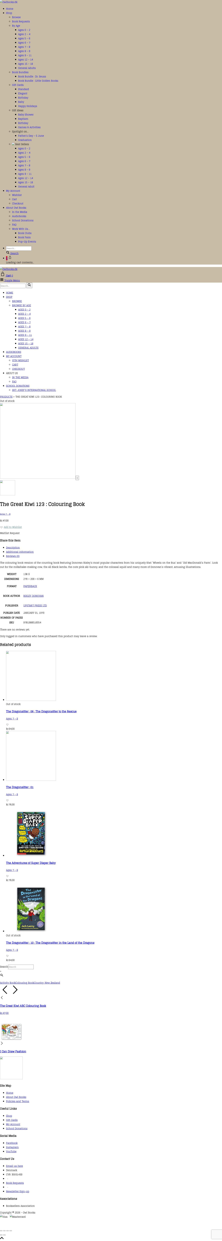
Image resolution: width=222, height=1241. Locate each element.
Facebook (12, 1143)
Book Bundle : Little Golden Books (38, 81)
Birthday (23, 98)
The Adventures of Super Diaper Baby (31, 862)
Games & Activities (29, 127)
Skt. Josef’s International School (34, 390)
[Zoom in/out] (1, 1230)
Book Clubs (25, 233)
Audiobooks (19, 216)
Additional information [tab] (20, 552)
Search (4, 967)
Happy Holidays (27, 106)
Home (9, 9)
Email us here (14, 1166)
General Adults (27, 68)
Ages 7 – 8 (24, 47)
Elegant (22, 93)
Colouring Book (25, 983)
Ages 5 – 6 (24, 38)
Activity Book (8, 983)
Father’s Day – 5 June (31, 136)
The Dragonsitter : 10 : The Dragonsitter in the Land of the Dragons (50, 942)
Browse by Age (21, 305)
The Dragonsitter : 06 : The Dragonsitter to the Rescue (41, 711)
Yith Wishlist (20, 360)
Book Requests (21, 21)
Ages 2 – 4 (24, 34)
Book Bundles (20, 72)
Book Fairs (24, 237)
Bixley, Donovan (33, 596)
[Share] (7, 1230)
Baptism (23, 119)
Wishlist (17, 195)
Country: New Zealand (47, 983)
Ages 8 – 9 (24, 51)
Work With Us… (21, 229)
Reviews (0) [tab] (12, 556)
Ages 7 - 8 (5, 514)
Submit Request (43, 1225)
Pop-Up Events (27, 241)
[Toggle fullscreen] (4, 1230)
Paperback (30, 586)
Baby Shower (26, 114)
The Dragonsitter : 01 (20, 787)
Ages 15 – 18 (25, 64)
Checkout (17, 203)
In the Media (19, 212)
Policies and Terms (17, 1101)
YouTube (11, 1151)
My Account (13, 191)
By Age (16, 26)
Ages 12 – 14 (25, 59)
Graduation (25, 140)
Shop (9, 13)
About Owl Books (16, 208)
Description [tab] (13, 548)
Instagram (12, 1147)
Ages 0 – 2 (24, 30)
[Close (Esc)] (11, 1230)
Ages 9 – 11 (25, 55)
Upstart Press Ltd (35, 605)
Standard (23, 89)
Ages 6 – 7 (24, 43)
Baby (21, 102)
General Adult (26, 186)
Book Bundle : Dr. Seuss (32, 76)
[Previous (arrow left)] (1, 1234)
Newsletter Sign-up (17, 1191)
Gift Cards (18, 85)
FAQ (14, 225)
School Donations (23, 220)
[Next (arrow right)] (4, 1234)
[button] (11, 527)
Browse (16, 17)
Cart (14, 199)
